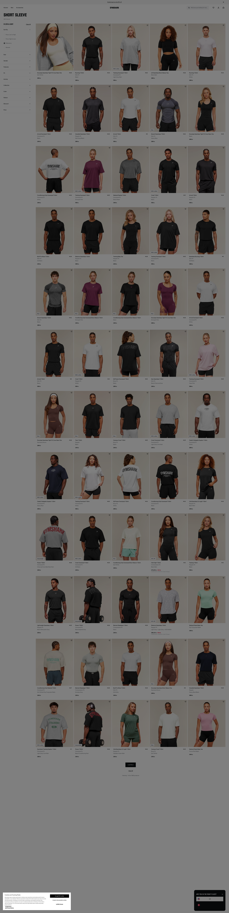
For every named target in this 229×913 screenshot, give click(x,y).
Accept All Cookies (59, 896)
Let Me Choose (59, 904)
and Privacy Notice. (9, 908)
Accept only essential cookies (59, 900)
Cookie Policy (8, 906)
